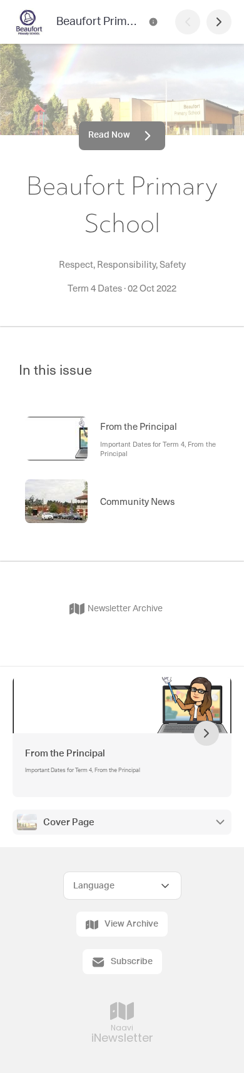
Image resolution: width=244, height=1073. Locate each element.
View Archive (131, 924)
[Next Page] (218, 21)
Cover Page (68, 822)
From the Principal (65, 753)
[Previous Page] (187, 21)
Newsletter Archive (125, 608)
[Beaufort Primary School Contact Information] (153, 22)
